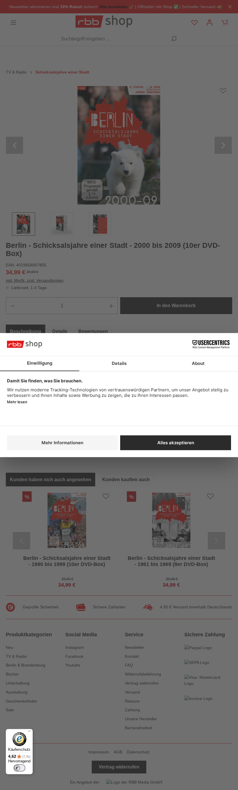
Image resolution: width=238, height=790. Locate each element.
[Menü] (29, 732)
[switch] (19, 767)
